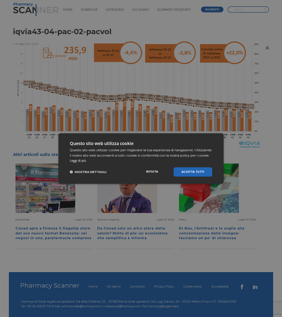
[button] (88, 172)
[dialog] (141, 158)
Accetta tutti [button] (192, 172)
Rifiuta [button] (152, 171)
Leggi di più (78, 161)
